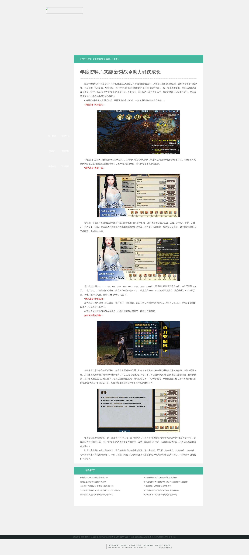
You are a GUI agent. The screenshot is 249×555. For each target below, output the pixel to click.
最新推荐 (52, 74)
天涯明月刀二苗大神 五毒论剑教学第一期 (160, 495)
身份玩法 (65, 93)
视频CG (52, 120)
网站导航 (167, 545)
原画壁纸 (52, 111)
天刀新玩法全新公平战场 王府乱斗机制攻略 (161, 490)
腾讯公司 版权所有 (165, 548)
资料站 (52, 151)
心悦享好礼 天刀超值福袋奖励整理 (157, 486)
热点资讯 (65, 74)
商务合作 (158, 545)
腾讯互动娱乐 (83, 547)
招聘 (139, 545)
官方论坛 (65, 166)
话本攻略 (52, 93)
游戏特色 (65, 102)
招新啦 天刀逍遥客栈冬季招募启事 (94, 478)
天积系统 (65, 151)
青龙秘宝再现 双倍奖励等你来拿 (93, 482)
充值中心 (65, 136)
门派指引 (65, 83)
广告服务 (132, 545)
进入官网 (197, 7)
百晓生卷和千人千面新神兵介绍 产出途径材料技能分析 (166, 482)
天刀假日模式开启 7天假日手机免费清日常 (161, 478)
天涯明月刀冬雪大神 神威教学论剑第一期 (96, 495)
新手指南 (52, 136)
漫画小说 (52, 102)
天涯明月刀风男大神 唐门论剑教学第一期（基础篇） (101, 490)
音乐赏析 (65, 111)
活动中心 (52, 166)
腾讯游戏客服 (148, 545)
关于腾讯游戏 (113, 545)
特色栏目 (52, 83)
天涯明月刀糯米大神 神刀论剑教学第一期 (96, 486)
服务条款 (123, 545)
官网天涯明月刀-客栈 (101, 59)
